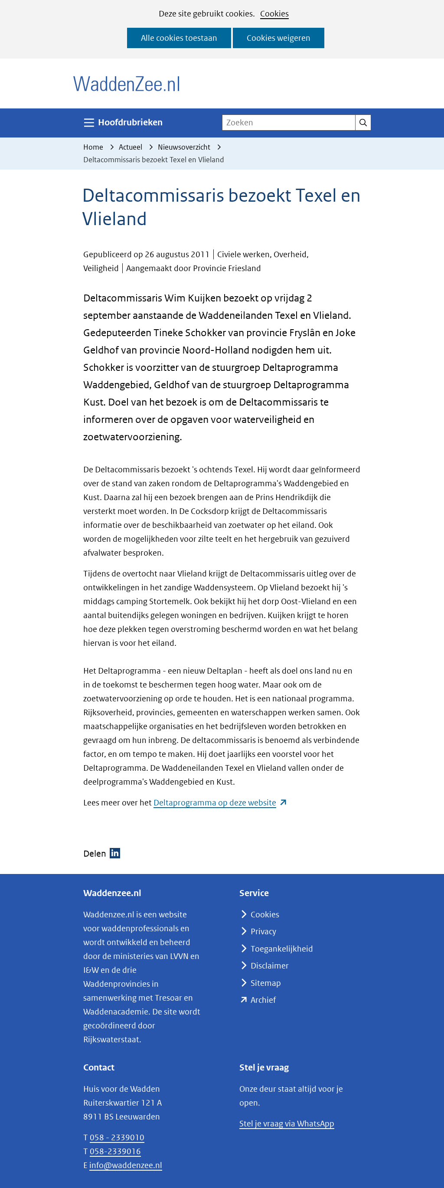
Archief (263, 1000)
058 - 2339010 (117, 1137)
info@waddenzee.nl (125, 1165)
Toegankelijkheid (282, 949)
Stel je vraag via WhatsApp (286, 1124)
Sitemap (266, 983)
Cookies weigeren (278, 38)
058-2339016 (115, 1151)
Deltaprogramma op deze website (220, 803)
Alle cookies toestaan (179, 38)
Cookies (274, 14)
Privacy (263, 931)
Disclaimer (270, 966)
